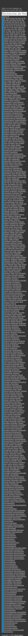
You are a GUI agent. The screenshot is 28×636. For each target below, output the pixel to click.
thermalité (22, 473)
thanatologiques (8, 115)
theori (20, 389)
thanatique (6, 107)
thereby (5, 452)
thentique (22, 307)
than (4, 106)
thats (9, 159)
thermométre (7, 616)
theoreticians (16, 380)
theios (18, 263)
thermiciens (15, 480)
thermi (17, 478)
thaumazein (7, 173)
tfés (24, 25)
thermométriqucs (9, 621)
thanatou (22, 122)
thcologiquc (14, 191)
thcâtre (13, 204)
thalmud (6, 93)
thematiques (15, 280)
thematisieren (7, 287)
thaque (20, 138)
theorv (11, 410)
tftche (8, 18)
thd (17, 204)
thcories (18, 195)
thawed (9, 175)
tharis (5, 145)
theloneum (6, 273)
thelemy (19, 270)
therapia (17, 441)
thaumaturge (7, 168)
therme (5, 478)
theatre (15, 214)
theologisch (14, 348)
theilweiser (6, 261)
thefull (9, 248)
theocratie (21, 312)
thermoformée (8, 551)
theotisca (6, 418)
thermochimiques (9, 514)
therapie (23, 441)
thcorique (6, 197)
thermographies (19, 558)
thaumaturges (17, 168)
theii (4, 252)
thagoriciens (13, 41)
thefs (20, 246)
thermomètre (16, 605)
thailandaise (18, 45)
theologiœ (6, 355)
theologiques (16, 346)
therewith (14, 460)
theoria (5, 391)
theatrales (6, 211)
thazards (20, 177)
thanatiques (15, 107)
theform (19, 243)
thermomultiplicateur (10, 603)
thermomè (21, 603)
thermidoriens (19, 487)
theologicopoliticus (9, 336)
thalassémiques (8, 79)
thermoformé (18, 550)
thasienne (6, 147)
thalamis (15, 54)
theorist (5, 405)
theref (11, 452)
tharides (21, 143)
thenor (5, 307)
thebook (13, 225)
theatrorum (7, 221)
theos (5, 414)
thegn (17, 248)
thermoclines (7, 519)
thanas (13, 106)
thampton (21, 104)
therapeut (6, 430)
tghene (20, 29)
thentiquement (8, 309)
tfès (19, 25)
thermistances (17, 498)
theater (15, 207)
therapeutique (8, 435)
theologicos (7, 337)
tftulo (5, 22)
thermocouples (18, 525)
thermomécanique (9, 610)
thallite (17, 90)
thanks (12, 131)
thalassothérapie (8, 75)
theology (13, 361)
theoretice (22, 378)
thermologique (8, 585)
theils (5, 257)
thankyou (6, 132)
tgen (4, 29)
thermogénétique (19, 573)
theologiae (6, 323)
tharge (10, 141)
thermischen (7, 496)
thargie (15, 141)
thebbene (6, 225)
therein (19, 453)
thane (5, 123)
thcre (14, 198)
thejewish (9, 268)
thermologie (17, 583)
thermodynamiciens (10, 537)
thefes (20, 234)
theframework (14, 245)
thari (16, 143)
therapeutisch (7, 437)
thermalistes (16, 471)
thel (4, 270)
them (5, 275)
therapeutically (8, 434)
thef (20, 229)
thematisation (7, 282)
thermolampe (17, 582)
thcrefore (20, 198)
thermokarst (18, 578)
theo (22, 309)
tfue (21, 22)
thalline (5, 90)
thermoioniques (8, 578)
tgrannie (12, 32)
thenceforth (12, 300)
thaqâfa (5, 139)
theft (24, 246)
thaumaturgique (8, 172)
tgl (6, 31)
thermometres (8, 599)
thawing (15, 175)
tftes (19, 18)
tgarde (20, 27)
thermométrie (16, 617)
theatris (5, 220)
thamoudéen (7, 102)
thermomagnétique (16, 591)
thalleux (19, 88)
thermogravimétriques (10, 567)
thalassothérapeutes (10, 73)
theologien (20, 343)
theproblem (22, 425)
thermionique (19, 489)
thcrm (5, 200)
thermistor (6, 500)
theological (15, 327)
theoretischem (17, 386)
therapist (13, 443)
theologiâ (20, 353)
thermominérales (20, 601)
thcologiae (18, 188)
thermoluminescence (10, 587)
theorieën (12, 400)
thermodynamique (9, 541)
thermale (6, 468)
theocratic (13, 312)
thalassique (7, 66)
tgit (4, 31)
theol (4, 318)
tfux (24, 24)
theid (19, 250)
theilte (13, 257)
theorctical (6, 366)
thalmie (23, 91)
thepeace (6, 421)
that (4, 148)
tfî (8, 27)
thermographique (9, 560)
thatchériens (7, 156)
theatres (21, 214)
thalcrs (21, 79)
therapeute (14, 430)
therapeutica (7, 432)
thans (17, 132)
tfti (25, 18)
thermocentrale (8, 510)
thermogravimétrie (9, 564)
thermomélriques (20, 614)
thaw (4, 175)
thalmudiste (17, 95)
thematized (7, 289)
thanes (9, 123)
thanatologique (17, 113)
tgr (4, 32)
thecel (16, 227)
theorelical (20, 366)
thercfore (10, 448)
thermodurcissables (10, 530)
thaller (9, 88)
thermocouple (8, 525)
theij (7, 252)
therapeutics (18, 434)
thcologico (21, 189)
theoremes (6, 375)
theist (11, 266)
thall (22, 86)
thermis (5, 494)
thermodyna (7, 532)
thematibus (7, 277)
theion (13, 263)
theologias (14, 325)
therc (5, 448)
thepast (19, 419)
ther (4, 428)
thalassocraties (8, 70)
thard (18, 139)
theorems (14, 375)
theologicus (16, 339)
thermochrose (20, 514)
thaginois (23, 40)
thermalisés (15, 473)
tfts (17, 20)
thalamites (21, 54)
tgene (8, 29)
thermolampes (8, 583)
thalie (13, 86)
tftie (4, 20)
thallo (5, 91)
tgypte (23, 34)
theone (9, 362)
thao (19, 134)
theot (12, 416)
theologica (22, 325)
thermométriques (9, 624)
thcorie (13, 195)
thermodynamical (9, 534)
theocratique (7, 314)
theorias (23, 391)
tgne (13, 31)
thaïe (5, 179)
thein (24, 261)
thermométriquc (20, 619)
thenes (16, 302)
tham (17, 98)
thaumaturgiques (20, 172)
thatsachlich (15, 159)
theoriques (17, 402)
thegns (22, 248)
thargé (5, 143)
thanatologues (8, 116)
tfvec (7, 25)
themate (21, 275)
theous (14, 419)
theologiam (14, 323)
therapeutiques (18, 435)
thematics (15, 279)
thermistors (14, 500)
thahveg (15, 43)
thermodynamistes (9, 546)
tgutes (16, 34)
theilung (23, 257)
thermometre (17, 598)
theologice (6, 332)
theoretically (15, 378)
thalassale (12, 63)
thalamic (6, 52)
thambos (22, 98)
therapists (19, 443)
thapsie (16, 136)
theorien (18, 398)
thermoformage (8, 550)
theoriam (17, 391)
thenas (14, 298)
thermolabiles (16, 580)
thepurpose (15, 427)
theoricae (12, 393)
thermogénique (8, 571)
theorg (15, 389)
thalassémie (19, 75)
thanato (21, 107)
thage (18, 40)
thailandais (10, 45)
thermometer (18, 596)
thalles (14, 88)
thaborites (6, 38)
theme (13, 289)
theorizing (13, 409)
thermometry (17, 599)
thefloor (5, 239)
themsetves (15, 296)
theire (5, 264)
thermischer (16, 496)
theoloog (19, 361)
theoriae (11, 391)
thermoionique (21, 576)
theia (15, 250)
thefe (17, 232)
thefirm (15, 238)
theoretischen (7, 387)
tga (12, 27)
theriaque (22, 462)
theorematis (17, 371)
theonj (15, 362)
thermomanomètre (9, 594)
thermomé (18, 608)
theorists (12, 405)
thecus (13, 229)
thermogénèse (8, 573)
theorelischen (7, 368)
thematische (7, 284)
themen (18, 289)
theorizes (6, 409)
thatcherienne (8, 150)
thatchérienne (8, 154)
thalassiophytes (15, 65)
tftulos (9, 22)
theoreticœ (22, 382)
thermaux (20, 476)
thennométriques (20, 305)
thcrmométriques (9, 202)
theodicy (19, 314)
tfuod (15, 24)
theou (10, 419)
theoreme (16, 373)
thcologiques (7, 193)
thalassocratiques (9, 72)
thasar (13, 145)
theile (15, 252)
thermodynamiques (9, 544)
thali (9, 82)
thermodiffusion (8, 526)
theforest (13, 243)
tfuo (11, 24)
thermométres (17, 616)
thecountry (6, 229)
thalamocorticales (9, 57)
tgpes (23, 31)
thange (19, 123)
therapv (5, 444)
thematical (21, 277)
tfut (21, 24)
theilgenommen (8, 254)
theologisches (17, 352)
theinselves (7, 263)
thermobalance (21, 505)
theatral (15, 209)
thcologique (22, 191)
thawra (20, 175)
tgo (16, 31)
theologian (22, 323)
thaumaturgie (7, 170)
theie (22, 250)
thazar (9, 177)
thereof (10, 455)
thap (22, 134)
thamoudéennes (17, 102)
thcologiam (7, 189)
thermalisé (6, 473)
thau (15, 163)
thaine (18, 47)
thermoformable (8, 548)
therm (5, 466)
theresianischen (14, 457)
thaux (24, 173)
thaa (11, 36)
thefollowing (7, 241)
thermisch (12, 494)
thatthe (5, 163)
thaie (23, 43)
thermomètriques (9, 608)
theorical (19, 393)
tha (8, 36)
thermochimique (18, 512)
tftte (22, 20)
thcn (17, 184)
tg (9, 27)
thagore (5, 41)
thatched (18, 148)
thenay (20, 298)
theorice (20, 394)
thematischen (16, 284)
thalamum (16, 59)
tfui (24, 22)
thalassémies (7, 77)
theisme (6, 266)
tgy (19, 34)
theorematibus (8, 371)
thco (21, 184)
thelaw (8, 270)
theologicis (21, 332)
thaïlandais (15, 179)
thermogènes (16, 569)
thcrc (10, 198)
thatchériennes (18, 154)
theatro (11, 220)
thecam (5, 227)
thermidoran (14, 484)
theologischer (7, 352)
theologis (6, 348)
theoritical (18, 405)
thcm (24, 182)
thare (22, 139)
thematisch (16, 282)
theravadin (6, 446)
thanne (12, 132)
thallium (22, 90)
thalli (24, 88)
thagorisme (21, 41)
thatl (21, 157)
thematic (14, 277)
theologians (7, 325)
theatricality (7, 218)
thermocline (17, 517)
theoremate (15, 369)
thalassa (6, 63)
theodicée (6, 316)
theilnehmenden (17, 255)
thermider (12, 482)
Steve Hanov (18, 635)
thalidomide (7, 86)
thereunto (22, 459)
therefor (16, 452)
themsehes (7, 295)
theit (20, 266)
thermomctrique (8, 596)
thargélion (11, 143)
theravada (17, 444)
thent (10, 307)
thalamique (22, 52)
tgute (11, 34)
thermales (13, 468)
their (22, 263)
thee (17, 229)
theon (5, 362)
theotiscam (13, 418)
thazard (14, 177)
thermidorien (7, 485)
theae (8, 205)
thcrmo (10, 200)
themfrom (18, 291)
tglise (9, 31)
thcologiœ (15, 193)
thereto (22, 457)
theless (5, 271)
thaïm (23, 180)
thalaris (17, 61)
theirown (10, 264)
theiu (23, 266)
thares (5, 141)
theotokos (21, 418)
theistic (15, 266)
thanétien (6, 134)
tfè (17, 25)
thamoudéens (8, 104)
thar (10, 139)
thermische (20, 494)
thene (12, 302)
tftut (13, 22)
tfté (16, 22)
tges (15, 29)
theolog (14, 318)
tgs (21, 32)
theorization (7, 407)
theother (17, 416)
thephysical (21, 421)
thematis (23, 280)
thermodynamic (17, 532)
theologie (6, 343)
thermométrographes (10, 628)
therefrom (13, 453)
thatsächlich (7, 161)
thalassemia (21, 63)
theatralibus (20, 211)
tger (12, 29)
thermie (5, 489)
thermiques (18, 493)
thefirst (20, 238)
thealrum (14, 205)
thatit (18, 157)
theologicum (7, 339)
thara (14, 139)
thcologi (5, 188)
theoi (19, 316)
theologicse (15, 337)
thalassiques (15, 66)
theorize (14, 407)
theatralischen (8, 214)
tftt (20, 20)
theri (10, 462)
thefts (5, 248)
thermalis (6, 469)
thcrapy (5, 198)
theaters (21, 207)
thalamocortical (14, 56)
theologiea (13, 343)
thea (4, 205)
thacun (20, 38)
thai (20, 43)
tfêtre (5, 27)
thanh (24, 123)
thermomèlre (7, 605)
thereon (16, 455)
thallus (18, 91)
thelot (13, 273)
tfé (22, 25)
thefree (22, 245)
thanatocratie (7, 109)
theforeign (6, 243)
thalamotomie (7, 59)
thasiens (21, 147)
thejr (20, 268)
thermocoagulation (18, 519)
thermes (11, 478)
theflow (11, 239)
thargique (21, 141)
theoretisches (7, 389)
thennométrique (8, 305)
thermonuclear (8, 632)
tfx (12, 25)
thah (10, 43)
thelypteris (22, 273)
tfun (4, 24)
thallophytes (11, 91)
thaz (4, 177)
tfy (14, 25)
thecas (11, 227)
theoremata (7, 369)
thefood (14, 241)
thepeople (13, 421)
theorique (19, 400)
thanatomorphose (9, 118)
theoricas (13, 394)
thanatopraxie (8, 122)
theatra (10, 209)
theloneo (17, 271)
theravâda (14, 446)
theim (20, 261)
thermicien (6, 480)
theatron (17, 220)
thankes (12, 127)
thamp (15, 104)
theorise (14, 403)
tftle (7, 20)
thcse (21, 202)
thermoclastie (7, 517)
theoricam (6, 394)
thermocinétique (20, 516)
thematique (7, 280)
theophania (21, 362)
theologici (14, 332)
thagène (6, 43)
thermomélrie (21, 612)
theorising (21, 403)
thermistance (7, 498)
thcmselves (12, 184)
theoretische (7, 386)
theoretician (7, 380)
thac (11, 38)
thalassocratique (19, 70)
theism (24, 264)
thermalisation (15, 469)
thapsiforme (7, 138)
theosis (9, 414)
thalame (6, 50)
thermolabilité (7, 582)
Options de (5, 16)
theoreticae (21, 377)
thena (5, 298)
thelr (16, 273)
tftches (12, 18)
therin (5, 464)
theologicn (6, 334)
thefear (21, 232)
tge (23, 27)
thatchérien (14, 152)
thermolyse (21, 589)
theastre (6, 207)
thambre (6, 100)
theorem (16, 368)
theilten (17, 257)
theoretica (13, 377)
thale (4, 81)
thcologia (12, 188)
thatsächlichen (17, 161)
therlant (21, 464)
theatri (5, 216)
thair (22, 47)
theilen (19, 252)
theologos (6, 357)
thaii (4, 45)
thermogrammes (20, 555)
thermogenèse (19, 553)
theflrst (16, 239)
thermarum (7, 476)
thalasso (23, 66)
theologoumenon (9, 359)
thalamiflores (13, 52)
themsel (14, 295)
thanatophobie (21, 118)
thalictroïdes (16, 84)
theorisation (7, 403)
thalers (23, 81)
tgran (7, 32)
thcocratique (7, 186)
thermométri (7, 617)
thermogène (7, 569)
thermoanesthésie (9, 505)
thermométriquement (10, 623)
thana (8, 106)
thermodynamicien (9, 535)
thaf (14, 40)
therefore (6, 453)
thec (17, 225)
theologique (7, 346)
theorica (6, 393)
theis (19, 264)
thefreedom (7, 246)
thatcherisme (17, 150)
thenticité (15, 307)
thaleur (5, 82)
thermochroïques (9, 516)
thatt (23, 161)
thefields (11, 236)
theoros (5, 410)
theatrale (22, 209)
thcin (17, 182)
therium (15, 464)
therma (10, 466)
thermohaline (20, 575)
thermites (6, 501)
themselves (7, 296)
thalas (22, 61)
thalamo (6, 56)
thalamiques (7, 54)
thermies (12, 489)
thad (24, 38)
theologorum (21, 355)
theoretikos (7, 384)
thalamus (6, 61)
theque (21, 427)
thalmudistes (7, 97)
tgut (8, 34)
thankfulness (14, 129)
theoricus (6, 398)
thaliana (18, 82)
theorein (13, 366)
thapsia (11, 136)
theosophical (17, 414)
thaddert (6, 40)
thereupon (6, 460)
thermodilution (19, 526)
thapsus (14, 138)
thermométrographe (10, 626)
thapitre (5, 136)
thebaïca (22, 223)
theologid (22, 341)
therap (12, 428)
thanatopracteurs (20, 120)
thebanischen (14, 223)
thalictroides (7, 84)
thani (4, 125)
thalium (18, 86)
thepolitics (14, 423)
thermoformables (20, 548)
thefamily (6, 232)
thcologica (14, 189)
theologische (7, 350)
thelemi (13, 270)
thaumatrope (14, 166)
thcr (24, 197)
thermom (6, 591)
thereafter (15, 450)
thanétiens (13, 134)
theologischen (17, 350)
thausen (18, 173)
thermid (5, 482)
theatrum (14, 221)
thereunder (15, 459)
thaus (13, 173)
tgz (4, 36)
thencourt (6, 302)
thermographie (8, 558)
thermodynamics (9, 539)
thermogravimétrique (10, 566)
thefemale (13, 234)
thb (8, 182)
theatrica (11, 216)
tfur (18, 24)
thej (4, 268)
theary (20, 205)
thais (9, 49)
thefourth (6, 245)
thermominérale (8, 601)
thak (12, 49)
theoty (5, 419)
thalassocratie (18, 68)
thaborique (22, 36)
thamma (17, 100)
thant (21, 132)
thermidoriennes (8, 487)
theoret (20, 375)
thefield (5, 236)
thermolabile (7, 580)
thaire (5, 49)
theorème (12, 412)
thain (14, 47)
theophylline (15, 364)
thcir (20, 182)
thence (5, 300)
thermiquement (8, 493)
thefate (12, 232)
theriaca (15, 462)
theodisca (13, 316)
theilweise (14, 259)
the (25, 204)
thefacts (11, 230)
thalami (23, 50)
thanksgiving (19, 131)
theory (16, 410)
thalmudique (13, 93)
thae (10, 40)
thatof (5, 159)
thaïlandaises (16, 180)
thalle (5, 88)
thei (12, 250)
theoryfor (21, 410)
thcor (21, 193)
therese (5, 457)
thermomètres (8, 607)
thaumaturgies (18, 170)
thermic (22, 478)
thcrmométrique (18, 200)
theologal (20, 318)
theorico (21, 396)
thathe (5, 157)
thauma (11, 164)
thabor (16, 36)
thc (11, 182)
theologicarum (8, 330)
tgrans (18, 32)
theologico (14, 334)
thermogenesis (8, 553)
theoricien (6, 396)
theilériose (14, 261)
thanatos (16, 122)
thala (19, 49)
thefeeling (6, 234)
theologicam (16, 328)
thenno (13, 304)
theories (6, 400)
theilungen (6, 259)
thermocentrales (19, 510)
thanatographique (20, 111)
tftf (22, 18)
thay (24, 175)
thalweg (5, 98)
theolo (9, 318)
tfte (16, 18)
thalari (12, 61)
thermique (16, 491)
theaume (21, 221)
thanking (22, 129)
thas (8, 145)
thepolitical (6, 423)
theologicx (6, 341)
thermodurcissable (9, 528)
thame (11, 100)
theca (21, 225)
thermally (6, 475)
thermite (21, 500)
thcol (20, 186)
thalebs (14, 81)
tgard (15, 27)
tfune (8, 24)
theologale (6, 320)
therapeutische (18, 437)
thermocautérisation (10, 509)
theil (11, 252)
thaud (19, 163)
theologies (14, 345)
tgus (4, 34)
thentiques (17, 309)
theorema (22, 368)
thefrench (15, 246)
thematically (7, 279)
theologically (7, 328)
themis (5, 293)
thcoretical (6, 195)
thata (8, 148)
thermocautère (8, 507)
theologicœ (14, 341)
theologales (15, 320)
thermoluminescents (10, 589)
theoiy (23, 316)
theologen (6, 321)
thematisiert (17, 287)
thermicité (22, 480)
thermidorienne (17, 485)
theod (14, 314)
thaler (19, 81)
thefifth (5, 238)
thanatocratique (18, 109)
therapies (6, 443)
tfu (18, 22)
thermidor (6, 484)
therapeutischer (20, 439)
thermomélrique (8, 614)
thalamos (19, 57)
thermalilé (20, 468)
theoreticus (14, 382)
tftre (10, 20)
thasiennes (14, 147)
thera (8, 428)
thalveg (18, 97)
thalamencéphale (15, 50)
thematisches (17, 286)
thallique (11, 90)
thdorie (21, 204)
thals (14, 97)
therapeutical (16, 432)
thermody (20, 530)
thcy (9, 204)
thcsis (5, 204)
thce (13, 182)
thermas (14, 476)
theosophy (6, 416)
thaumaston (18, 164)
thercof (16, 448)
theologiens (7, 345)
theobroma (7, 311)
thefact (5, 230)
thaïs (5, 182)
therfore (6, 462)
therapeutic (22, 430)
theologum (18, 359)
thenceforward (21, 300)
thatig (10, 157)
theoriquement (8, 402)
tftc (4, 18)
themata (15, 275)
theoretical (6, 378)
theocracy (6, 312)
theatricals (22, 218)
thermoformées (18, 551)
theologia (19, 321)
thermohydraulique (9, 576)
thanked (6, 127)
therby (20, 446)
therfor (19, 460)
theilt (8, 257)
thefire (10, 238)
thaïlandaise (7, 180)
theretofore (7, 459)
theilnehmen (7, 255)
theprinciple (14, 425)
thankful (17, 127)
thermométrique (20, 621)
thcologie (6, 191)
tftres (14, 20)
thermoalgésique (9, 503)
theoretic (6, 377)
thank (13, 125)
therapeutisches (8, 441)
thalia (13, 82)
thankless (6, 131)
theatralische (14, 213)
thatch (12, 148)
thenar (9, 298)
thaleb (9, 81)
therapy (11, 444)
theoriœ (19, 409)
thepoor (20, 423)
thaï (24, 177)
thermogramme (8, 555)
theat (11, 207)
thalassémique (18, 77)
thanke (18, 125)
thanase (19, 106)
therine (9, 464)
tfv (4, 25)
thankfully (6, 129)
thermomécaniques (9, 612)
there (21, 448)
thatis (14, 157)
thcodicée (15, 186)
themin (24, 291)
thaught (5, 164)
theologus (6, 361)
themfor (11, 291)
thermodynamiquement (11, 542)
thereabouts (7, 450)
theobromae (15, 311)
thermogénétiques (9, 575)
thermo (12, 501)
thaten (23, 156)
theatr (5, 209)
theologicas (17, 330)
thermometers (8, 598)
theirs (16, 264)
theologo (13, 355)
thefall (23, 230)
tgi (23, 29)
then (21, 296)
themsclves (18, 293)
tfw (10, 25)
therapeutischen (8, 439)
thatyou (11, 163)
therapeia (18, 428)
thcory (20, 197)
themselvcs (21, 295)
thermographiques (9, 562)
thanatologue (18, 115)
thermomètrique (18, 607)
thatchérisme (16, 156)
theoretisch (15, 384)
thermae (16, 466)
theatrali (13, 211)
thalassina (6, 65)
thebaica (6, 223)
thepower (6, 425)
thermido (19, 482)
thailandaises (7, 47)
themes (5, 291)
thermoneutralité (18, 630)
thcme (5, 184)
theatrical (17, 216)
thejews (15, 268)
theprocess (7, 427)
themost (11, 293)
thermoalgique (20, 501)
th (6, 36)
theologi (13, 321)
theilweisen (21, 259)
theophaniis (7, 364)
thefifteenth (19, 236)
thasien (18, 145)
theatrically (15, 218)
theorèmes (20, 412)
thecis (20, 227)
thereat (21, 450)
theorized (21, 407)
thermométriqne (8, 619)
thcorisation (14, 197)
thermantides (14, 475)
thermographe (8, 557)
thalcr (16, 79)
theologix (14, 353)
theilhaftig (17, 254)
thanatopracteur (8, 120)
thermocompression (10, 523)
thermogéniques (19, 571)
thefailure (17, 230)
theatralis (6, 213)
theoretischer (17, 387)
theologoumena (15, 357)
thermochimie (7, 512)
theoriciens (14, 396)
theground (6, 250)
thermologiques (18, 585)
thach (16, 38)
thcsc (17, 202)
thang (14, 123)
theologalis (22, 320)
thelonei (11, 271)
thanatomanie (18, 116)
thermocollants (8, 521)
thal (16, 49)
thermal (21, 466)
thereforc (22, 452)
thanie (9, 125)
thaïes (9, 179)
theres (21, 455)
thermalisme (7, 471)
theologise (6, 353)
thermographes (18, 557)
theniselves (7, 304)
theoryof (6, 412)
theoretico (6, 382)
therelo (5, 455)
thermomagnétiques (10, 592)
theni (21, 302)
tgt (24, 32)
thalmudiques (7, 95)
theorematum (7, 373)
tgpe (19, 31)
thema (9, 275)
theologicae (7, 327)
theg (13, 248)
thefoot (19, 241)
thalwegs (12, 98)
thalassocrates (8, 68)
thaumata (6, 166)
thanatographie (8, 111)
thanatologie (7, 113)
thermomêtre (7, 630)
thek (23, 268)
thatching (6, 152)
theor (22, 364)
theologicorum (21, 336)
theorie (12, 398)
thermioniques (8, 491)
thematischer (7, 286)
